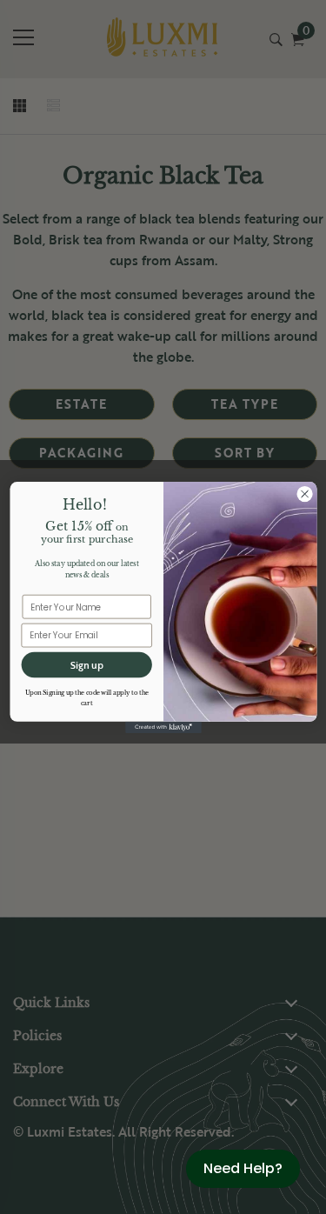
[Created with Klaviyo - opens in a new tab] (163, 726)
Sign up (86, 664)
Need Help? (243, 1168)
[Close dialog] (304, 493)
